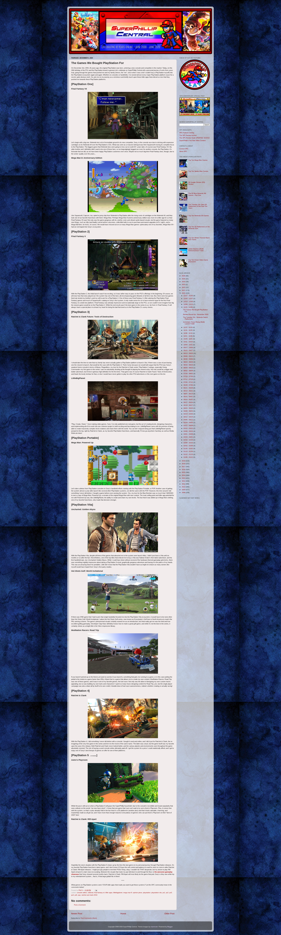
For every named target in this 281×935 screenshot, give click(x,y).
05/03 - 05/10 (188, 408)
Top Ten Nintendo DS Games (198, 215)
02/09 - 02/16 (188, 443)
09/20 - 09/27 (188, 350)
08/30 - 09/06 (188, 359)
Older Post (169, 913)
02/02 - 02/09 (188, 446)
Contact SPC (183, 149)
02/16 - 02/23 (188, 440)
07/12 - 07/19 (188, 379)
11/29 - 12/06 (188, 307)
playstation (146, 892)
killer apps (108, 892)
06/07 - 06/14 (188, 394)
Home (123, 913)
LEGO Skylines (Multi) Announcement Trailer (196, 249)
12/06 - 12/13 (188, 304)
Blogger (170, 927)
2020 (184, 293)
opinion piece (137, 892)
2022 (184, 287)
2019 (184, 461)
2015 (184, 472)
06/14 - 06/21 (188, 391)
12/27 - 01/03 (188, 296)
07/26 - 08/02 (188, 373)
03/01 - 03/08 (188, 434)
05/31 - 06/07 (188, 396)
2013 (184, 478)
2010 (184, 487)
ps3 (170, 892)
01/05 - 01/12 (188, 457)
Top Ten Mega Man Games (197, 160)
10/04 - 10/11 (188, 345)
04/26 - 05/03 (188, 411)
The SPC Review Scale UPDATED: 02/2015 (194, 138)
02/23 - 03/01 (188, 437)
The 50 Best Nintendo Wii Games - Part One (197, 194)
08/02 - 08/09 (188, 371)
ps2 (167, 892)
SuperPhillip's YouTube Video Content (192, 140)
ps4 (72, 895)
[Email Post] (95, 890)
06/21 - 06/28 (188, 388)
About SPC (183, 151)
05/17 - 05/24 (188, 402)
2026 (184, 276)
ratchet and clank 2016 (89, 895)
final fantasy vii (99, 892)
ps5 (76, 895)
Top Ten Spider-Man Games (198, 171)
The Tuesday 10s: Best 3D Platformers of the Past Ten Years (197, 206)
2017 (184, 467)
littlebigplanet (117, 892)
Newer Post (76, 913)
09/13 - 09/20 (188, 353)
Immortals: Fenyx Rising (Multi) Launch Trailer (194, 323)
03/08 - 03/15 (188, 431)
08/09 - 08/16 (188, 368)
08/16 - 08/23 (188, 365)
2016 (184, 469)
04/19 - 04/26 (188, 414)
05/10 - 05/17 (188, 405)
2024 (184, 281)
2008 (184, 492)
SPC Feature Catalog (186, 133)
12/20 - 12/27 (188, 298)
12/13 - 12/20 (188, 301)
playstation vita (156, 892)
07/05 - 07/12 (188, 382)
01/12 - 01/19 (188, 454)
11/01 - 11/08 (188, 336)
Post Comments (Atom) (89, 918)
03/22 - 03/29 (188, 425)
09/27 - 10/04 (188, 347)
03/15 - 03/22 (188, 428)
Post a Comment (80, 905)
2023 (184, 284)
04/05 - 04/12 (188, 420)
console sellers (82, 892)
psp (79, 895)
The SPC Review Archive (188, 135)
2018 (184, 464)
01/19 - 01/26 (188, 451)
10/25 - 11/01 (188, 339)
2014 (184, 475)
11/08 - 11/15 (188, 333)
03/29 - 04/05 (188, 422)
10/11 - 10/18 (188, 342)
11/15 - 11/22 (188, 330)
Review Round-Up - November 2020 (195, 314)
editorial (90, 892)
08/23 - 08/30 (188, 362)
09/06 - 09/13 (188, 356)
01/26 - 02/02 (188, 448)
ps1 (164, 892)
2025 (184, 279)
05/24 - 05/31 (188, 399)
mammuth (154, 927)
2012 (184, 481)
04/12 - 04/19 (188, 417)
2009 (184, 490)
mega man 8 (127, 892)
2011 (184, 484)
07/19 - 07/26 (188, 376)
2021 (184, 290)
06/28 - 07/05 (188, 385)
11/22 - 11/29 (188, 327)
